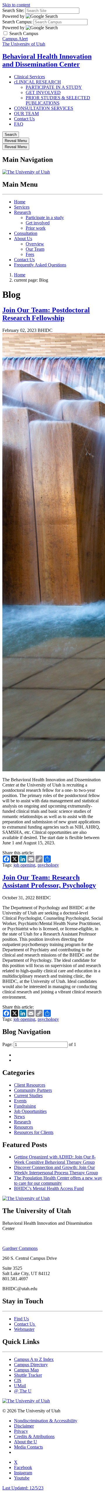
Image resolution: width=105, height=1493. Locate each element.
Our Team (35, 249)
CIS (17, 1380)
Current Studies (28, 1095)
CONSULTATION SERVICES (43, 108)
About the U (25, 1441)
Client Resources (29, 1084)
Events (20, 1100)
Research (22, 212)
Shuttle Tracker (28, 1375)
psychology (48, 864)
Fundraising (25, 1106)
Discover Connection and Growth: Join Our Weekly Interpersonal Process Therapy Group (56, 1170)
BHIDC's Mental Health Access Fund (49, 1188)
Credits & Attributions (34, 1436)
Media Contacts (28, 1446)
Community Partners (33, 1090)
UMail (20, 1385)
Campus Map (26, 1369)
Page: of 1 (39, 1044)
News (19, 1116)
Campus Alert (15, 38)
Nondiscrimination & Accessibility (45, 1420)
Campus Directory (31, 1364)
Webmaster (24, 1329)
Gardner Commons (20, 1248)
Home (19, 201)
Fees (30, 254)
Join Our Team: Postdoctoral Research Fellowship (46, 314)
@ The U (23, 1390)
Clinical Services (29, 76)
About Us (23, 238)
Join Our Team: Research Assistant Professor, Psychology (49, 881)
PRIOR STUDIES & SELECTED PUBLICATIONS (58, 100)
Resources (23, 1127)
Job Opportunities (30, 1111)
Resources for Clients (33, 1132)
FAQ (18, 124)
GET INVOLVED (43, 92)
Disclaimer (24, 1425)
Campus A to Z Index (34, 1359)
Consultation (25, 233)
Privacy (21, 1431)
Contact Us (24, 118)
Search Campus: (17, 21)
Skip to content (16, 4)
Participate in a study (45, 217)
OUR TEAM (26, 113)
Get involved (38, 222)
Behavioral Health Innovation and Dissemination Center (47, 60)
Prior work (36, 228)
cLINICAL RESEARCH (37, 81)
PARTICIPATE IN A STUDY (54, 87)
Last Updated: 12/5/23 (22, 1487)
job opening (24, 864)
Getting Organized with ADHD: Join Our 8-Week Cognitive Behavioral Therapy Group (55, 1159)
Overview (35, 243)
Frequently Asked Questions (40, 264)
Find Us (21, 1318)
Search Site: (13, 10)
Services (21, 207)
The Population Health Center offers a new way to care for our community (58, 1180)
